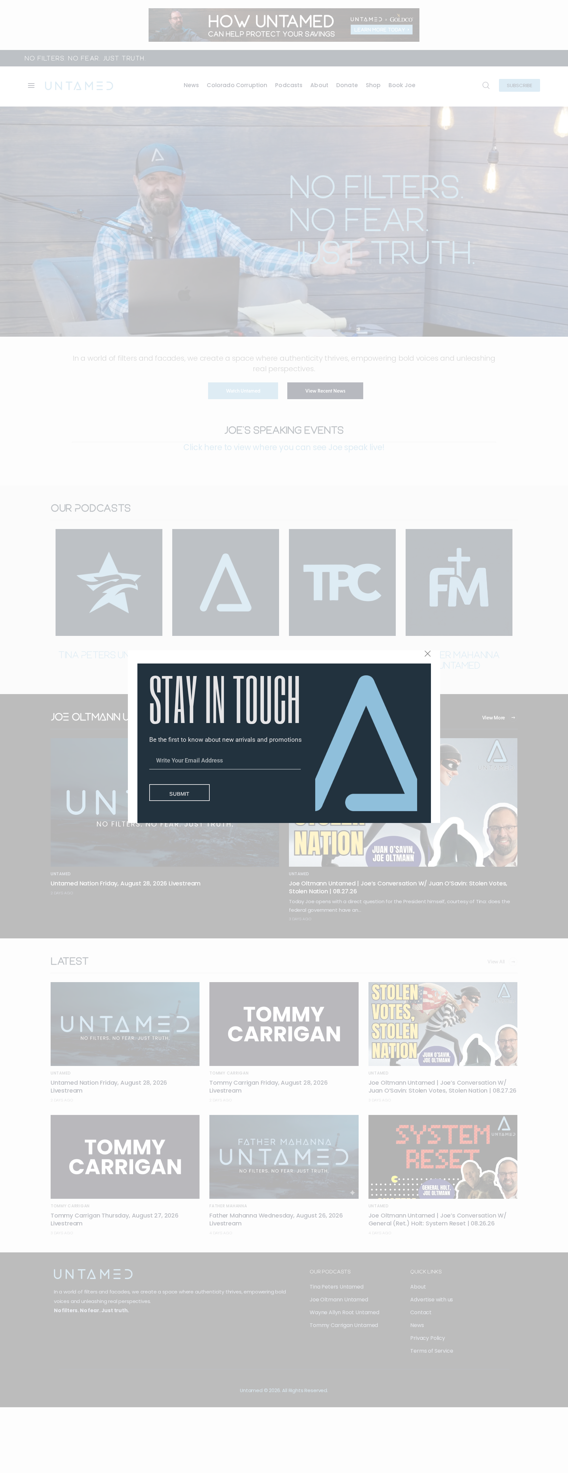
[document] (284, 736)
